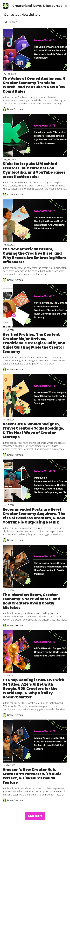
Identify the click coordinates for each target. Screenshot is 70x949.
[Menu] (66, 5)
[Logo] (5, 6)
